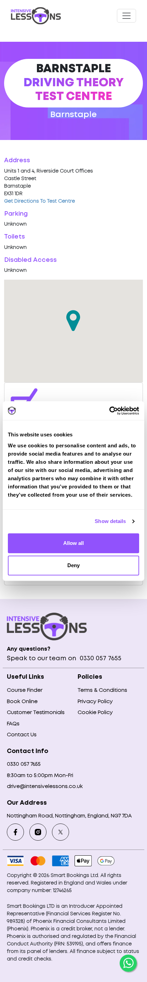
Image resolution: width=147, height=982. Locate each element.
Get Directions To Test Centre (39, 201)
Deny (73, 565)
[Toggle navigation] (126, 16)
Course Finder (24, 690)
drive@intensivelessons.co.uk (45, 786)
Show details (110, 521)
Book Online (22, 701)
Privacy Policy (95, 701)
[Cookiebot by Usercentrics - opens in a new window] (109, 410)
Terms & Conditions (102, 690)
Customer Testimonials (36, 712)
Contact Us (22, 734)
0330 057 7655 (99, 658)
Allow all (73, 543)
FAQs (13, 724)
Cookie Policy (95, 712)
